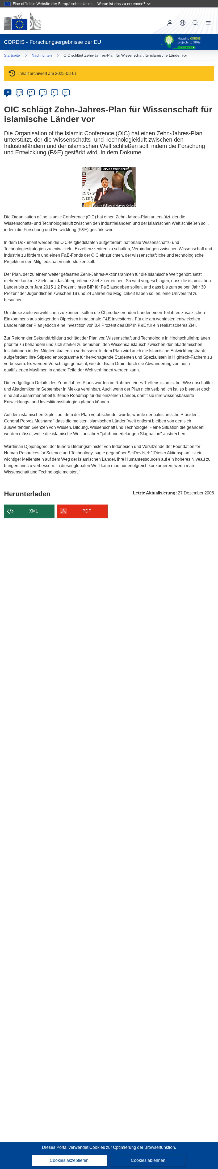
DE (8, 92)
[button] (182, 23)
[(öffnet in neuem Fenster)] (22, 21)
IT (54, 92)
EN (19, 92)
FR (43, 92)
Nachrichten (42, 55)
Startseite (12, 55)
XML (33, 511)
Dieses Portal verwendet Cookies (74, 1147)
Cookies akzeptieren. (70, 1160)
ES (31, 92)
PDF (86, 511)
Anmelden (170, 23)
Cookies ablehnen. (148, 1160)
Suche (195, 23)
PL (66, 92)
